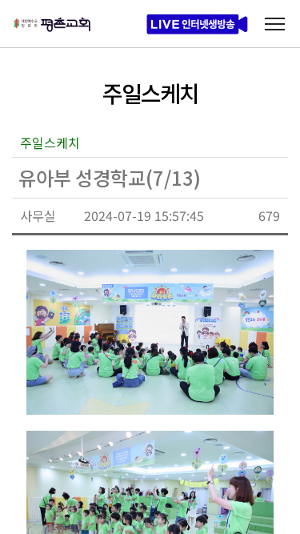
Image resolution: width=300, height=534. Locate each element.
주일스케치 (50, 142)
